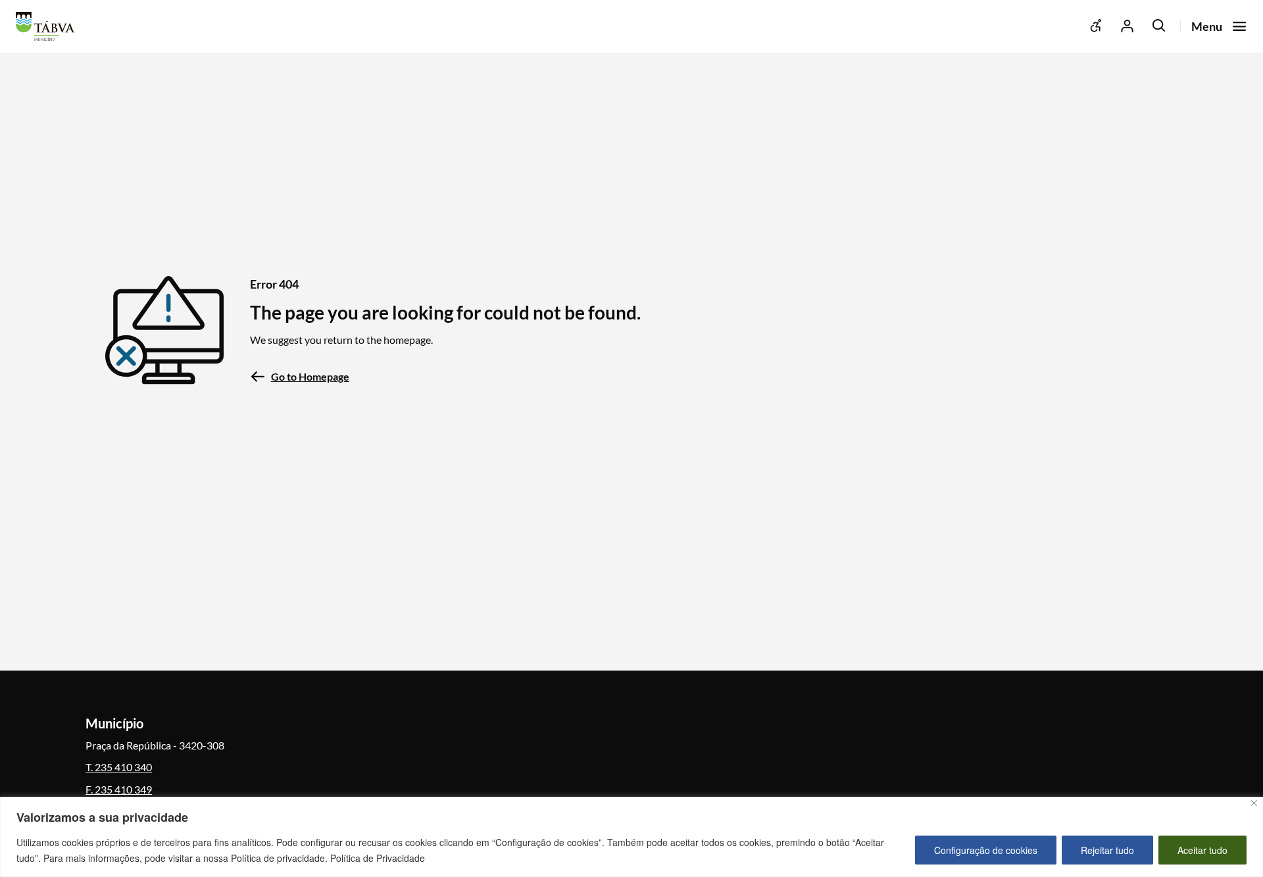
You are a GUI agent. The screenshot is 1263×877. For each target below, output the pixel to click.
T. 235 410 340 (119, 767)
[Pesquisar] (1159, 26)
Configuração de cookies (985, 850)
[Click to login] (1127, 26)
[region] (631, 837)
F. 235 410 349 (119, 789)
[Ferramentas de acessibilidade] (1096, 26)
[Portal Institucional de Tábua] (49, 26)
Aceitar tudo (1202, 850)
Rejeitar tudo (1107, 850)
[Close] (1254, 803)
